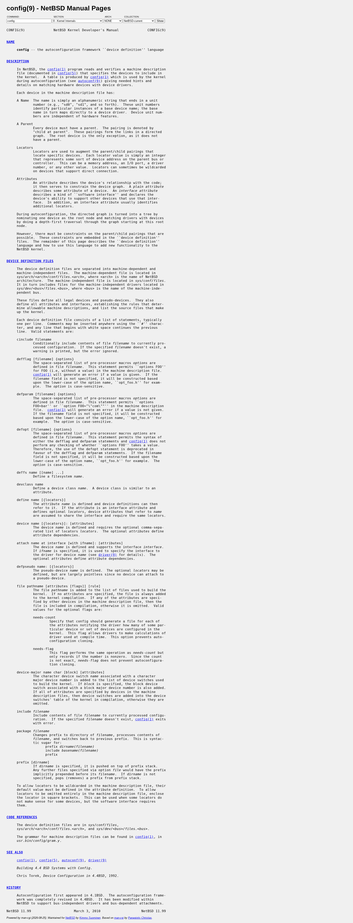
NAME (11, 42)
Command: (14, 17)
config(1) (56, 69)
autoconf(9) (89, 81)
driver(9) (107, 555)
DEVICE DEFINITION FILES (30, 261)
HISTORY (14, 888)
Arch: (110, 17)
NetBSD (70, 917)
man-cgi (119, 917)
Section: (60, 17)
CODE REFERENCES (22, 817)
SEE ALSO (15, 852)
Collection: (131, 17)
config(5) (67, 73)
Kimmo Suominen (90, 917)
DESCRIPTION (18, 61)
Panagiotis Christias (140, 917)
